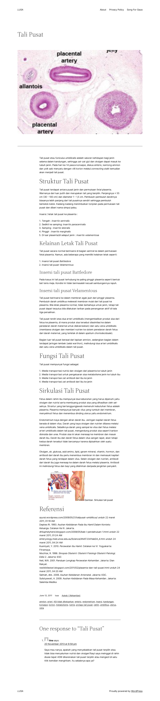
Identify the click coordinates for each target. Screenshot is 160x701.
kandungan (108, 601)
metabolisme (62, 605)
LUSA (20, 9)
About (103, 9)
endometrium (88, 601)
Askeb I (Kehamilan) (71, 595)
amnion (42, 601)
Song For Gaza (134, 9)
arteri (49, 601)
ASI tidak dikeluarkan (64, 601)
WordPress (136, 691)
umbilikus (104, 605)
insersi (99, 601)
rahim (96, 605)
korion (52, 605)
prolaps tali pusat (84, 605)
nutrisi (72, 605)
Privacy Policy (116, 9)
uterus (113, 605)
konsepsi (43, 605)
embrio (78, 601)
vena (41, 608)
